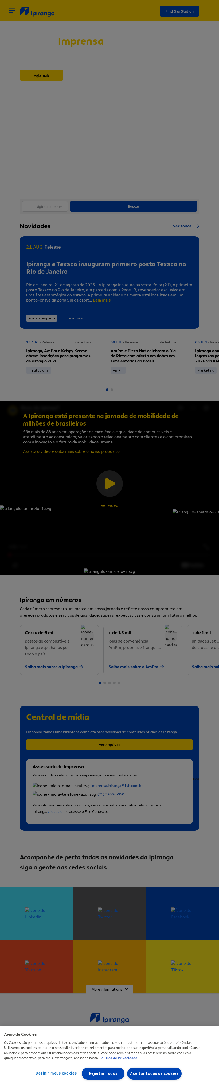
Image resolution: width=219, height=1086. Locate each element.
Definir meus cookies (56, 1073)
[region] (109, 1056)
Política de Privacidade (118, 1058)
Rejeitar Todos (103, 1073)
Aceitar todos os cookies (154, 1073)
